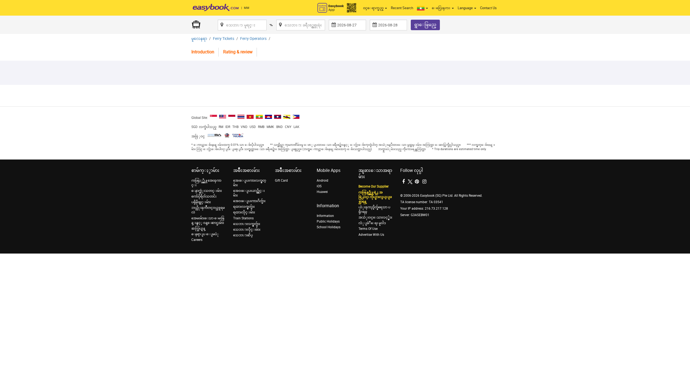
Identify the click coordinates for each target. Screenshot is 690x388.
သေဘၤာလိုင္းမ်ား (246, 229)
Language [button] (466, 8)
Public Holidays (328, 221)
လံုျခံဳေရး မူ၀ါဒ (372, 223)
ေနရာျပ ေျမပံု (205, 234)
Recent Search (402, 8)
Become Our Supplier (373, 186)
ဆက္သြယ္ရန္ (198, 228)
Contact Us (488, 8)
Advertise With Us (371, 235)
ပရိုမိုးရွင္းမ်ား (201, 202)
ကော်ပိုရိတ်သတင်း (203, 196)
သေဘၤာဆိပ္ (243, 235)
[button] (422, 8)
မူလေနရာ (199, 38)
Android (322, 180)
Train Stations (243, 218)
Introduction (202, 51)
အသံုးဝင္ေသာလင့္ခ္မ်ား (375, 217)
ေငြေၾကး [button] (441, 8)
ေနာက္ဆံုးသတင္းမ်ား (206, 191)
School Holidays (328, 227)
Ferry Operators (253, 38)
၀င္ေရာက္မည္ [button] (373, 8)
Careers (196, 240)
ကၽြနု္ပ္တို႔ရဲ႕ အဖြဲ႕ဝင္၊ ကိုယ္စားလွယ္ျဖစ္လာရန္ (375, 196)
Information (325, 216)
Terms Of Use (368, 229)
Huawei (322, 192)
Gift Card (281, 180)
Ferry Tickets (223, 38)
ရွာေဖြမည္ (425, 24)
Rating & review (238, 51)
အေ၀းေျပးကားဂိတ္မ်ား (249, 201)
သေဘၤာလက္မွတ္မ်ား (246, 224)
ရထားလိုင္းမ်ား (244, 212)
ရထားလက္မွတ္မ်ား (244, 207)
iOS (319, 186)
